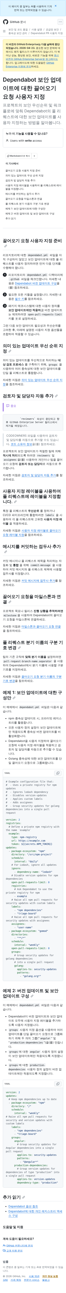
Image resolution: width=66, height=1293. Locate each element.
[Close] (56, 6)
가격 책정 (16, 1279)
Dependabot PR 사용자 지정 (47, 33)
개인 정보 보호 (50, 1276)
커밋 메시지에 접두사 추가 (38, 580)
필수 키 (19, 299)
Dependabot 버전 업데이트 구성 (36, 283)
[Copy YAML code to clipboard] (58, 773)
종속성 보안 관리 (17, 33)
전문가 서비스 (31, 1279)
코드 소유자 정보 (21, 444)
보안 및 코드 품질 (18, 29)
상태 (5, 1279)
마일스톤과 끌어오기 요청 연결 (41, 626)
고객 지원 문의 (14, 1250)
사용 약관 (34, 1276)
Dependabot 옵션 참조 (23, 1206)
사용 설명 (37, 29)
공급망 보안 (52, 29)
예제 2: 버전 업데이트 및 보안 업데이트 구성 (30, 993)
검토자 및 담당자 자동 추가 (28, 395)
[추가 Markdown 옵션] (34, 156)
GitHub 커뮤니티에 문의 (19, 1245)
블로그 (46, 1279)
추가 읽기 (12, 1197)
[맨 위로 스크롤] (58, 1285)
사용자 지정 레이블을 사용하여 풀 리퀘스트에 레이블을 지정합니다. (32, 496)
